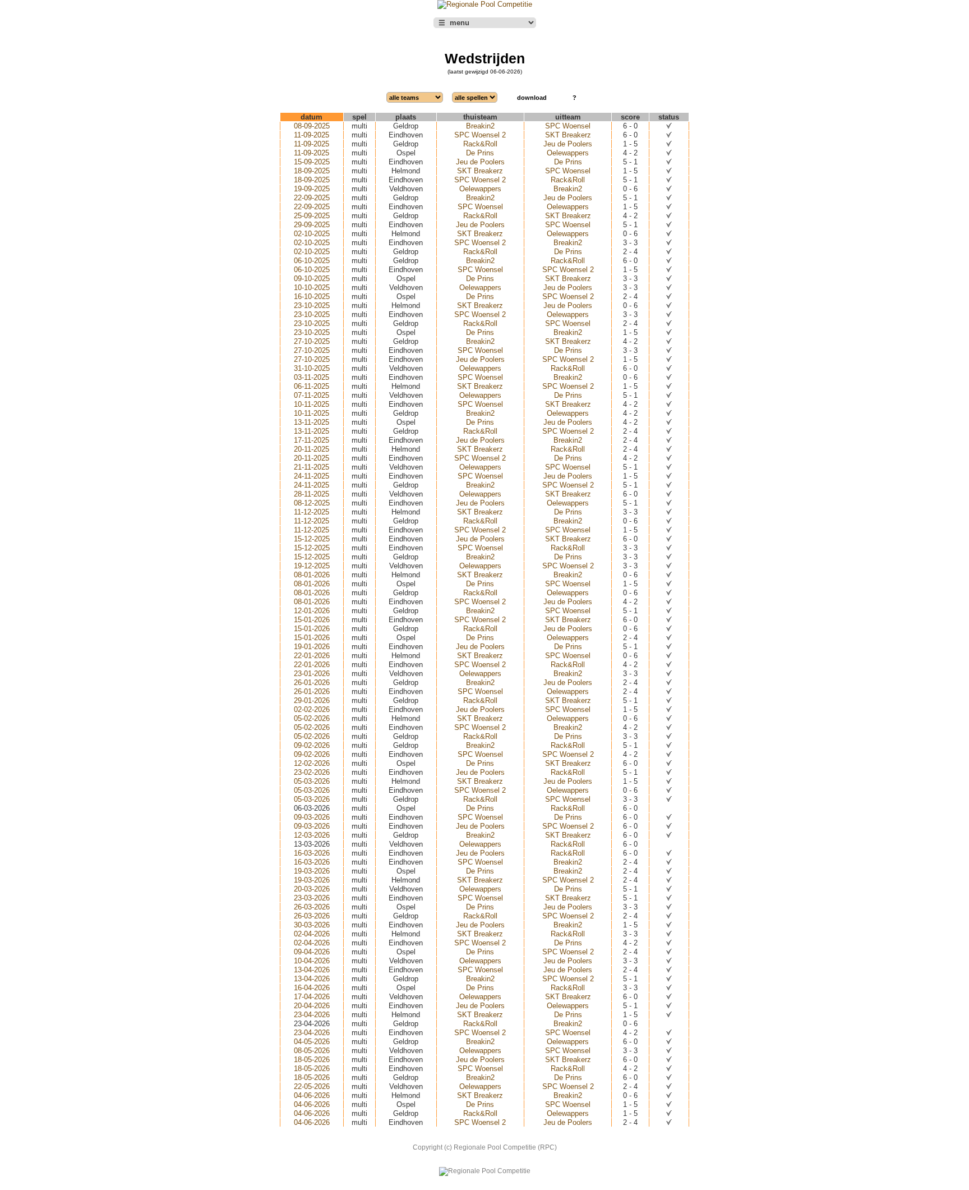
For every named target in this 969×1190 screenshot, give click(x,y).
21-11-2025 (311, 467)
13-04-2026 (312, 970)
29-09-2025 (312, 224)
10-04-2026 (312, 961)
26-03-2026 (312, 907)
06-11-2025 (311, 386)
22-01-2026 (312, 655)
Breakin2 (480, 126)
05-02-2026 (312, 718)
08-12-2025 (312, 503)
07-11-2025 (311, 395)
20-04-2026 (312, 1005)
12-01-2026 (312, 611)
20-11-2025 (311, 449)
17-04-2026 (312, 997)
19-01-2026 (312, 646)
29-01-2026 (312, 700)
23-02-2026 (312, 772)
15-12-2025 (312, 539)
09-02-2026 (312, 745)
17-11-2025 (311, 440)
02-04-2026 (312, 934)
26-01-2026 (312, 682)
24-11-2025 (311, 476)
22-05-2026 (312, 1086)
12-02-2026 (312, 763)
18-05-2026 (312, 1059)
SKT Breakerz (568, 135)
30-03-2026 (312, 925)
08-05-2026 (312, 1050)
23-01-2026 (312, 673)
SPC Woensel (567, 126)
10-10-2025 (312, 287)
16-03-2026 (312, 853)
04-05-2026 (312, 1041)
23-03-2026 (312, 898)
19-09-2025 (312, 189)
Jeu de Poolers (567, 144)
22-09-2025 (312, 198)
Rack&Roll (480, 144)
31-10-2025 (312, 368)
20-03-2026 (312, 889)
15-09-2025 (312, 162)
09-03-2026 (312, 817)
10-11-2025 (311, 404)
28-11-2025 (311, 494)
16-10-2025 (312, 296)
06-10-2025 (312, 260)
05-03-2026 (312, 781)
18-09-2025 (312, 171)
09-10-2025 (312, 278)
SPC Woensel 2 (480, 135)
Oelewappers (568, 153)
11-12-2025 (311, 512)
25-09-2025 (312, 216)
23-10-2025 (312, 305)
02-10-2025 (312, 233)
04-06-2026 (312, 1095)
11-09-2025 (311, 135)
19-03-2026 (312, 871)
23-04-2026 (312, 1014)
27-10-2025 (312, 341)
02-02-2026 (312, 709)
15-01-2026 (312, 619)
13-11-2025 (311, 422)
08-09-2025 (312, 126)
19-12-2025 (312, 566)
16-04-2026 (312, 988)
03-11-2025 (311, 377)
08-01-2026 (312, 575)
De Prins (480, 153)
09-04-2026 (312, 952)
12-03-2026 (312, 835)
